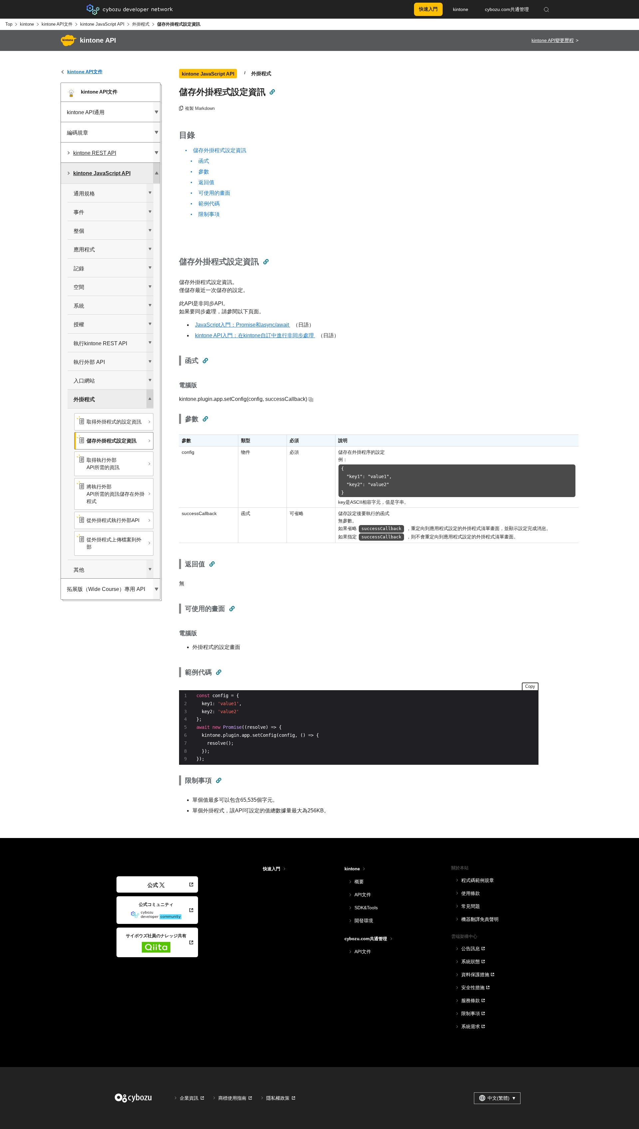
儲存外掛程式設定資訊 (219, 150)
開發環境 (363, 920)
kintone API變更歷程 (553, 40)
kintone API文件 (57, 24)
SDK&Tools (366, 907)
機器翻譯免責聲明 (480, 919)
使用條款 (470, 893)
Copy (530, 686)
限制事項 (209, 214)
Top (8, 24)
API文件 (362, 894)
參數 (203, 171)
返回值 (206, 182)
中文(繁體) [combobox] (502, 1098)
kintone (27, 24)
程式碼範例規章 (477, 880)
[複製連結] (272, 92)
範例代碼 (209, 203)
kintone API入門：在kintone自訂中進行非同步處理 (255, 335)
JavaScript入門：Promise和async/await (242, 325)
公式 (152, 885)
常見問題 (470, 906)
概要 (359, 881)
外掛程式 (140, 24)
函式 (203, 161)
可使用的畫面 (214, 193)
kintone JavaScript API (102, 24)
